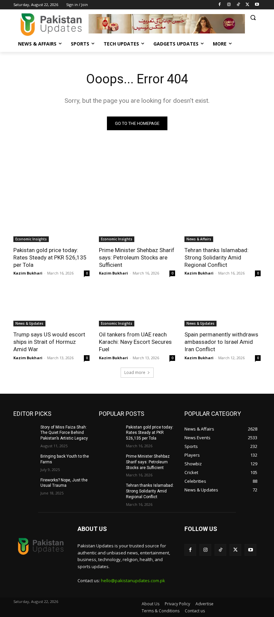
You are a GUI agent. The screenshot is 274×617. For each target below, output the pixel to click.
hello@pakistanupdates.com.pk (133, 580)
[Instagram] (229, 5)
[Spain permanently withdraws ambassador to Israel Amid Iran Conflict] (222, 307)
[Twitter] (247, 5)
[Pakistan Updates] (51, 24)
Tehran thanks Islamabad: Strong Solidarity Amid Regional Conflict (216, 257)
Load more (134, 372)
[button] (253, 17)
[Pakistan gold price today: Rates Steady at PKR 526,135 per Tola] (51, 223)
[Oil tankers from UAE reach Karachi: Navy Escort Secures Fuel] (137, 307)
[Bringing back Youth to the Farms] (24, 462)
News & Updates (29, 323)
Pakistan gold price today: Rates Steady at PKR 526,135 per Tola (50, 257)
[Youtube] (257, 5)
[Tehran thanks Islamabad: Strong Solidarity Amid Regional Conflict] (222, 223)
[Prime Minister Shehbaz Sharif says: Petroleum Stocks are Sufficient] (137, 223)
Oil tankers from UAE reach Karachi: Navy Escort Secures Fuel (135, 342)
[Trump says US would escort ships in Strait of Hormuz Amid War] (51, 307)
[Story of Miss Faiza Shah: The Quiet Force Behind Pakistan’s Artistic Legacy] (24, 433)
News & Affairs (198, 239)
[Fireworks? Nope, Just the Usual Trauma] (24, 485)
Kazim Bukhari (27, 273)
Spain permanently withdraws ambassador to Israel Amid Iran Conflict (221, 342)
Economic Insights (31, 239)
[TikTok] (238, 5)
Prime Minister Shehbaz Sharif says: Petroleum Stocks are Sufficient (136, 257)
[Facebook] (220, 5)
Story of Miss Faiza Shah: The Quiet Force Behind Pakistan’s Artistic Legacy (64, 433)
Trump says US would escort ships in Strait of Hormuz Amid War (49, 342)
